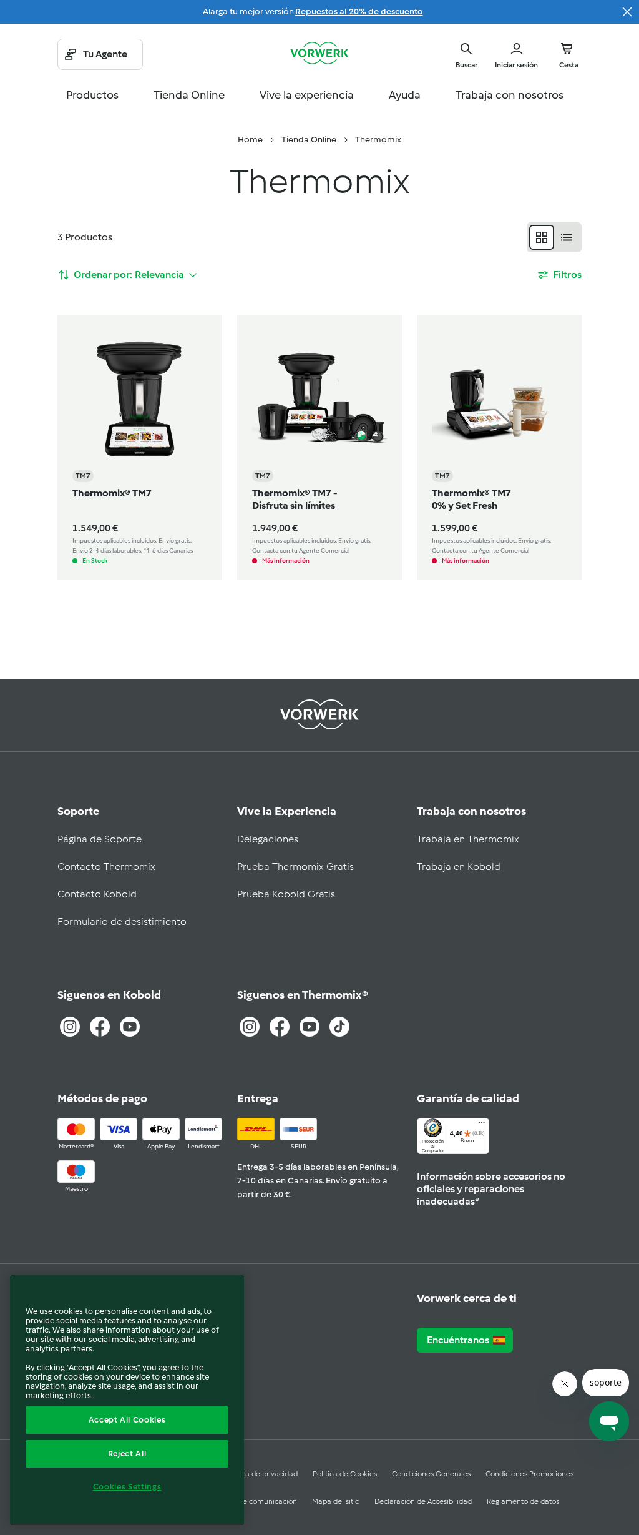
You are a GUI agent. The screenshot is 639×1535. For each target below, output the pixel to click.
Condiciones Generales (431, 1473)
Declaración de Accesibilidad (423, 1501)
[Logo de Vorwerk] (319, 54)
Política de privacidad (261, 1473)
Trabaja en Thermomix (468, 839)
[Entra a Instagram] (69, 1026)
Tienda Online (189, 95)
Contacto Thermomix (106, 866)
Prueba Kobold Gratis (286, 894)
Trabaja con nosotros (509, 95)
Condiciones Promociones (529, 1473)
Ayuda (405, 95)
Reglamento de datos (523, 1501)
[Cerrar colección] (627, 12)
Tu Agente (105, 54)
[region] (127, 1400)
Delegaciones (267, 839)
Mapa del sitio (335, 1501)
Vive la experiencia (307, 95)
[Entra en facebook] (279, 1026)
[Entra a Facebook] (99, 1026)
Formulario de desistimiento (122, 921)
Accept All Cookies (127, 1419)
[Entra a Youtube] (129, 1026)
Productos (92, 95)
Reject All (127, 1453)
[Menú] (481, 1125)
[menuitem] (250, 140)
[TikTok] (339, 1026)
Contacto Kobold (97, 894)
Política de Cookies (345, 1473)
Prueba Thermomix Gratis (295, 866)
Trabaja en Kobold (458, 866)
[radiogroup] (554, 237)
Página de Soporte (99, 839)
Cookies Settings (127, 1486)
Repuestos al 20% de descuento (359, 11)
